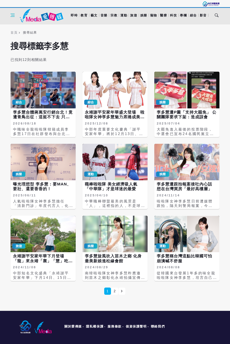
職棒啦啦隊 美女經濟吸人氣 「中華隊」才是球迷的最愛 (111, 186)
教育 (84, 15)
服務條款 (115, 326)
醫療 (163, 15)
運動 (123, 15)
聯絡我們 (158, 326)
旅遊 (133, 15)
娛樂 (143, 15)
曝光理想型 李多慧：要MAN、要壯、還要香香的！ (42, 186)
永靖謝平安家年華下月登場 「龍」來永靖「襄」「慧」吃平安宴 (43, 261)
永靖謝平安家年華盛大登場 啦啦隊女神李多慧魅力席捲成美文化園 (115, 117)
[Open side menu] (13, 15)
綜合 (193, 15)
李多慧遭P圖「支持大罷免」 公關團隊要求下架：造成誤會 (187, 114)
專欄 (183, 15)
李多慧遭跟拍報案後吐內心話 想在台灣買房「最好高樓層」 (184, 186)
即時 (74, 15)
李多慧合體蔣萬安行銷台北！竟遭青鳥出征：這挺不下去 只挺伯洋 (43, 117)
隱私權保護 (95, 326)
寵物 (153, 15)
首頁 (14, 32)
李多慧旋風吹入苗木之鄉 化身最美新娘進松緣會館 (113, 258)
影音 (203, 15)
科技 (173, 15)
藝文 (94, 15)
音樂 (104, 15)
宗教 (114, 15)
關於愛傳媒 (73, 326)
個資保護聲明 (136, 326)
